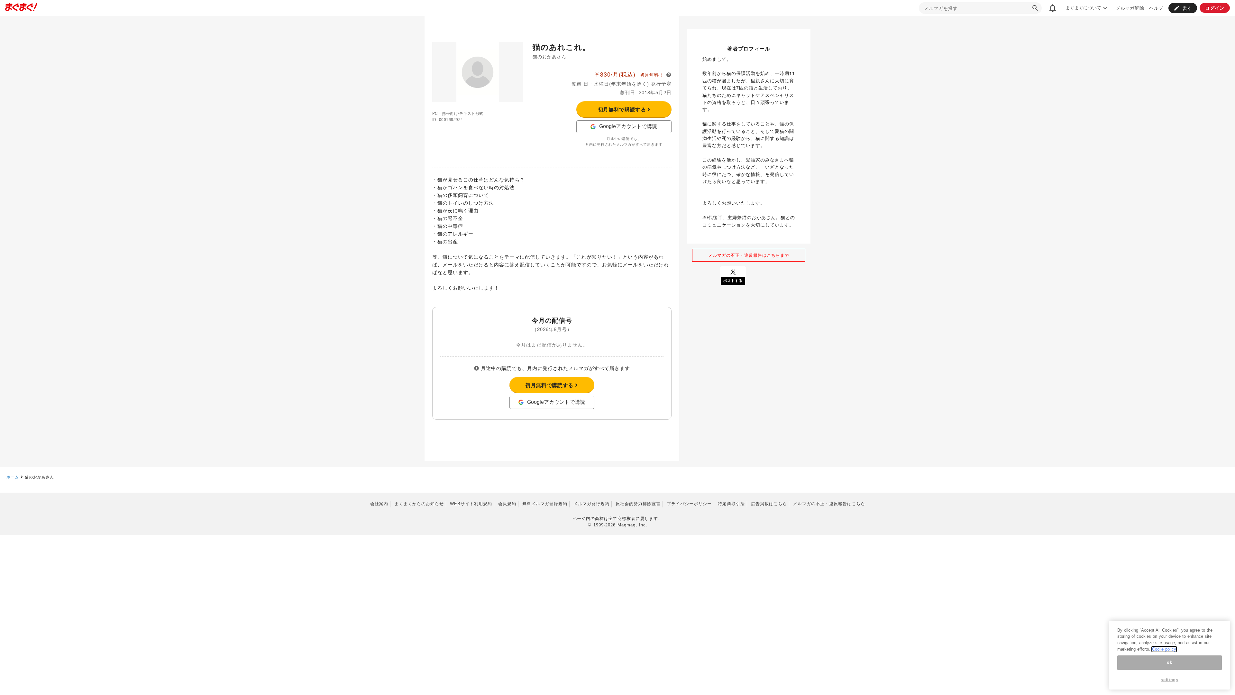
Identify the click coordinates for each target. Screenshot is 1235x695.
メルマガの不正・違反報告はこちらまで (748, 255)
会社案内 (379, 503)
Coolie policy (1164, 649)
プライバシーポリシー (689, 503)
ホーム (12, 476)
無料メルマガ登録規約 (544, 503)
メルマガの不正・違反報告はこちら (829, 503)
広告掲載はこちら (769, 503)
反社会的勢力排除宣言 (638, 503)
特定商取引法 (731, 503)
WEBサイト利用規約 (471, 503)
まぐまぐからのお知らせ (419, 503)
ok (1169, 662)
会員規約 (507, 503)
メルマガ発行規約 (591, 503)
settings (1169, 679)
